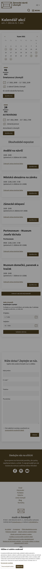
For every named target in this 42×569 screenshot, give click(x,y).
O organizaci (16, 529)
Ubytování (20, 490)
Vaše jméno (7, 371)
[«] (6, 37)
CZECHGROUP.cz (33, 522)
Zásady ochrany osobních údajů (27, 532)
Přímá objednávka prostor (29, 529)
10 (11, 49)
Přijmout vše (20, 566)
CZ (37, 5)
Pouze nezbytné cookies (8, 566)
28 (31, 56)
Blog (20, 500)
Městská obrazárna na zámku (20, 177)
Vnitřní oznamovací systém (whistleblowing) (21, 539)
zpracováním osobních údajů (14, 430)
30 (5, 59)
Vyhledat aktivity (21, 332)
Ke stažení (8, 529)
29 (36, 56)
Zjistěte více (8, 96)
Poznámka (6, 399)
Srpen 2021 (21, 36)
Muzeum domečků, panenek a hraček (20, 267)
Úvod (20, 488)
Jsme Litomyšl (20, 498)
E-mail (5, 380)
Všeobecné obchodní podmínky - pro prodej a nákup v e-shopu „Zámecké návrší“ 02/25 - (21, 542)
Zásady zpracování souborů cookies (21, 534)
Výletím (20, 495)
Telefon (5, 389)
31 (11, 59)
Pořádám (20, 493)
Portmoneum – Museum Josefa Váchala (17, 232)
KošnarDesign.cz (17, 522)
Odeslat (34, 435)
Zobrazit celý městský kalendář (21, 293)
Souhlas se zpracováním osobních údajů (21, 537)
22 (36, 52)
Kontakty (21, 503)
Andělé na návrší (13, 150)
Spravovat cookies (7, 563)
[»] (36, 37)
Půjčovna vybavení (11, 532)
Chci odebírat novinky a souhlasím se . (17, 429)
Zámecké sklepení (13, 204)
